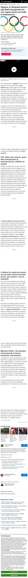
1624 (26, 540)
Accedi (25, 1)
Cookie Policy (10, 569)
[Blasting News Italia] (8, 1)
